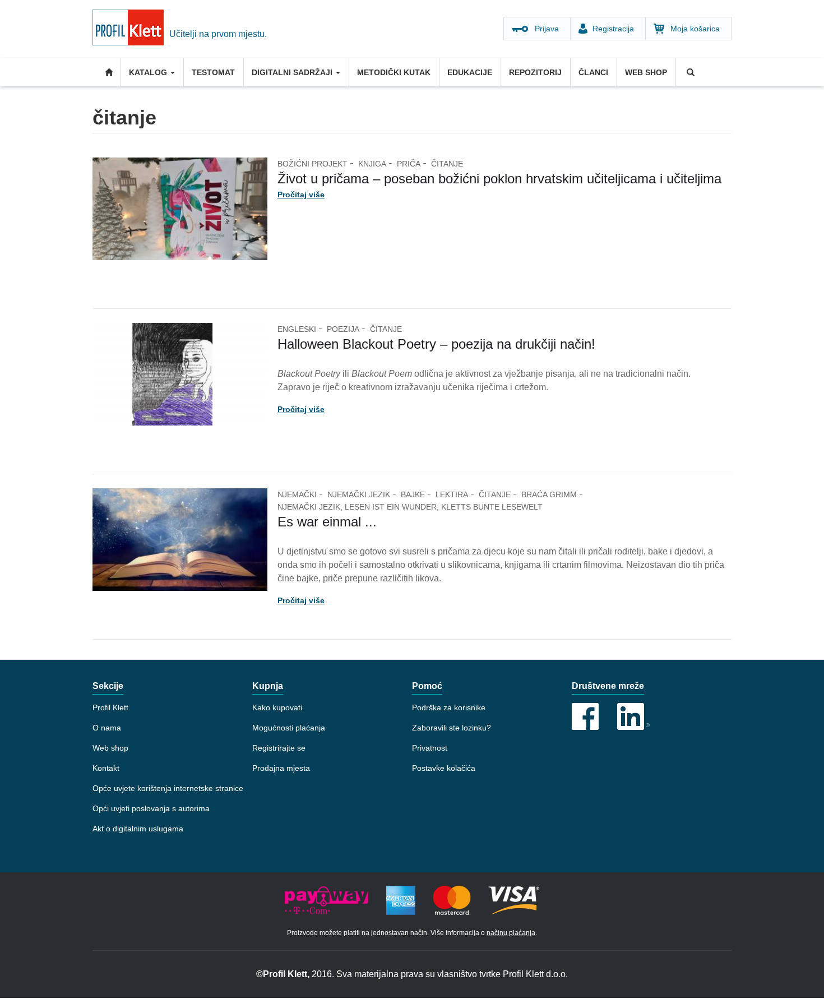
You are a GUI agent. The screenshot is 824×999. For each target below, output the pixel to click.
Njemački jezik (358, 494)
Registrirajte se (278, 747)
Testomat (213, 72)
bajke (413, 494)
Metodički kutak (393, 72)
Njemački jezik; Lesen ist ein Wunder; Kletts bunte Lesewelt (410, 506)
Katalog (149, 72)
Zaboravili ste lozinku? (451, 727)
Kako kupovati (277, 707)
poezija (343, 329)
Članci (593, 72)
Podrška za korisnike (448, 707)
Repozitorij (535, 72)
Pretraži (689, 72)
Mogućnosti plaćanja (288, 727)
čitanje (447, 163)
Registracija (613, 28)
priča (408, 163)
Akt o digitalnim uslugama (137, 828)
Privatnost (429, 747)
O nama (106, 727)
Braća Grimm (549, 494)
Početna (106, 72)
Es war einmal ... (327, 521)
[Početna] (130, 29)
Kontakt (105, 768)
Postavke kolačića (443, 768)
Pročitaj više (301, 194)
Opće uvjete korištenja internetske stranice (167, 788)
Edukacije (469, 72)
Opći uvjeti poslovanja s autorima (151, 808)
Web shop (646, 72)
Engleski (296, 329)
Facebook (585, 716)
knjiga (372, 163)
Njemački (297, 494)
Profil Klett (110, 707)
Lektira (452, 494)
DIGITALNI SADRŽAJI (293, 72)
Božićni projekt (312, 163)
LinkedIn (633, 716)
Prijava (547, 28)
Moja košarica (695, 28)
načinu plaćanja (511, 933)
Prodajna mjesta (281, 768)
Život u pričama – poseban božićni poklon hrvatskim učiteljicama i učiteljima (499, 178)
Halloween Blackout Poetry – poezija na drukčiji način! (436, 343)
